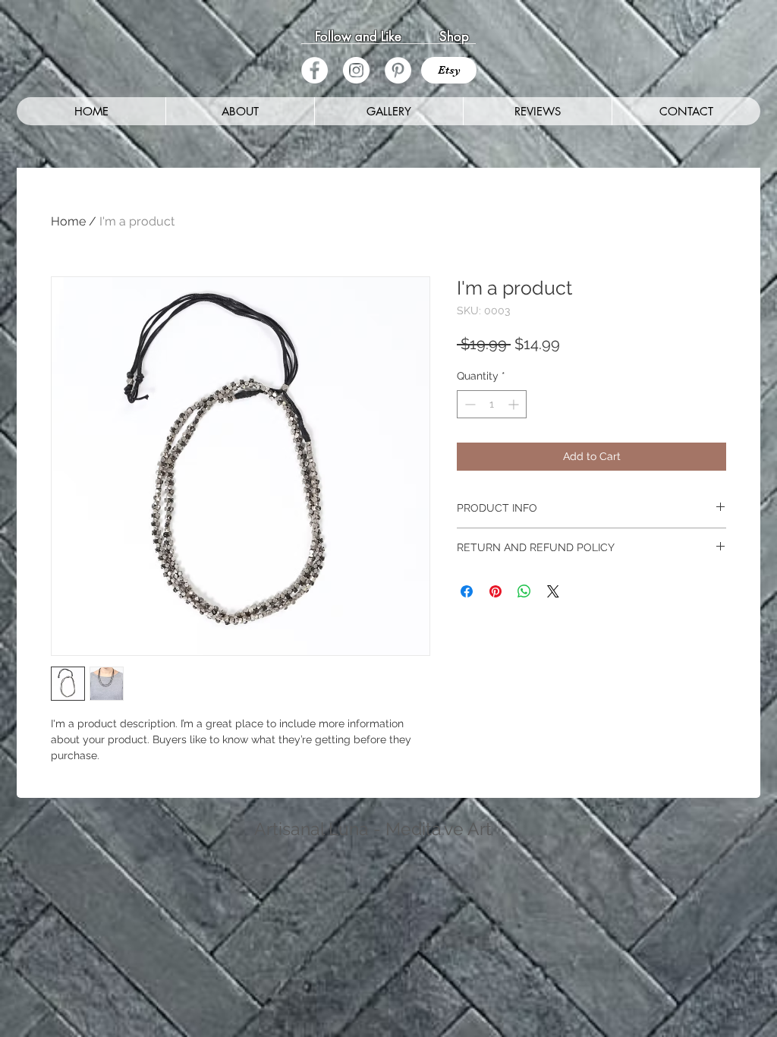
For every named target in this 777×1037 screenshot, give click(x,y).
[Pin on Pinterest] (495, 591)
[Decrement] (468, 404)
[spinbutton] (491, 404)
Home (68, 221)
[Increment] (514, 404)
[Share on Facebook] (467, 591)
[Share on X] (553, 591)
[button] (388, 111)
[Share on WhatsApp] (524, 591)
